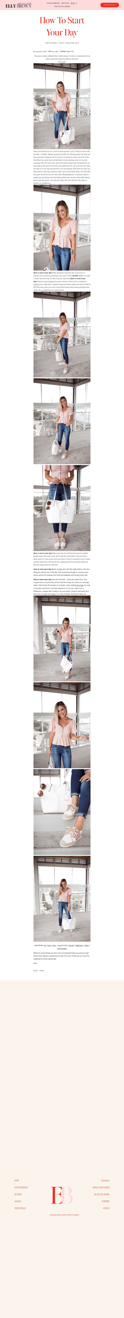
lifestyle (35, 970)
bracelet (71, 945)
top (45, 945)
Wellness (41, 970)
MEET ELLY (65, 3)
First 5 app (80, 585)
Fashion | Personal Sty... (51, 43)
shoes (54, 945)
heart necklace (62, 948)
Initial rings (79, 945)
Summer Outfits (70, 43)
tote (59, 945)
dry (61, 569)
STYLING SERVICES (53, 3)
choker (86, 945)
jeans (49, 945)
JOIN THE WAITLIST (110, 5)
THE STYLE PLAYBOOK (62, 6)
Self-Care (61, 43)
